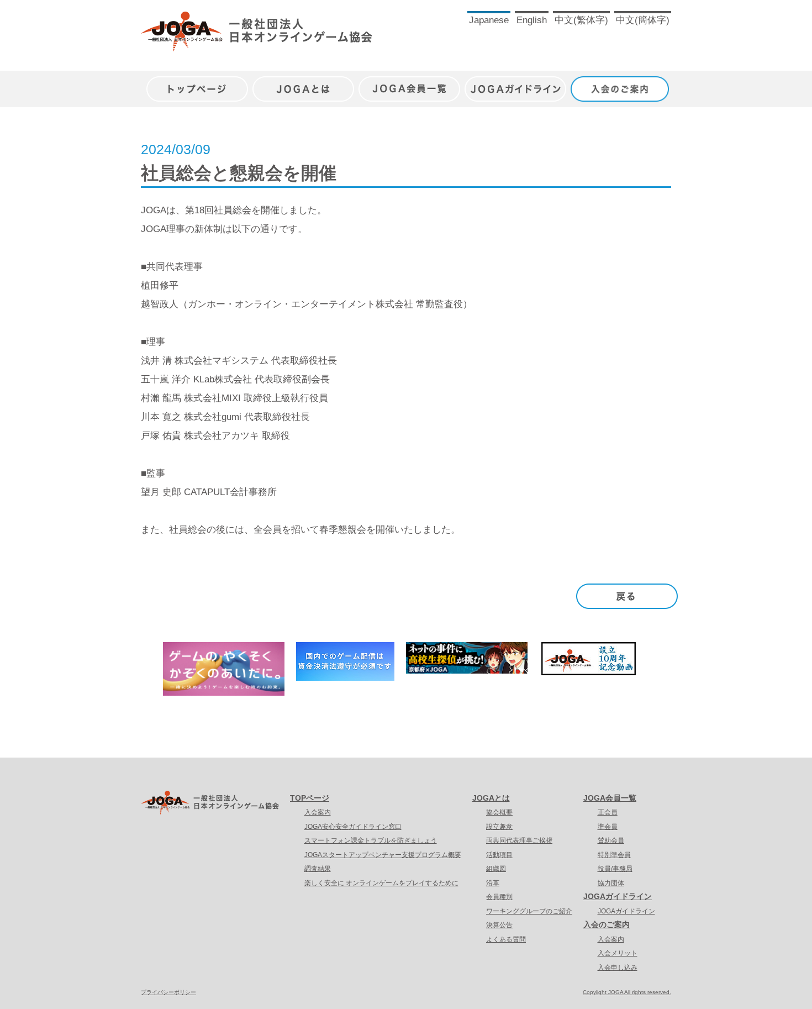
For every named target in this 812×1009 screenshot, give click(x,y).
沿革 (492, 883)
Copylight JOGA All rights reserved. (627, 992)
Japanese (489, 20)
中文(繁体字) (581, 20)
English (531, 20)
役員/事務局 (615, 869)
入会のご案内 (621, 83)
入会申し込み (617, 967)
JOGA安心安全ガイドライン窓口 (353, 827)
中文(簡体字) (642, 20)
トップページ (197, 83)
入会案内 (317, 812)
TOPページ (309, 797)
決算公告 (499, 925)
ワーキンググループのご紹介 (529, 911)
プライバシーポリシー (168, 992)
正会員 (608, 812)
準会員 (608, 827)
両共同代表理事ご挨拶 (519, 840)
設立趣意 (499, 827)
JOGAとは (303, 83)
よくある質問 (506, 939)
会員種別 (499, 897)
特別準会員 (614, 855)
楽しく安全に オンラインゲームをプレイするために (381, 883)
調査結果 (317, 869)
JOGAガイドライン (515, 83)
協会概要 (499, 812)
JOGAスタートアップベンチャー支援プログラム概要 (382, 855)
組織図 (496, 869)
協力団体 (611, 883)
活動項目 (499, 855)
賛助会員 (611, 840)
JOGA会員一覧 (409, 83)
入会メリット (617, 953)
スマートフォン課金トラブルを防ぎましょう (370, 840)
